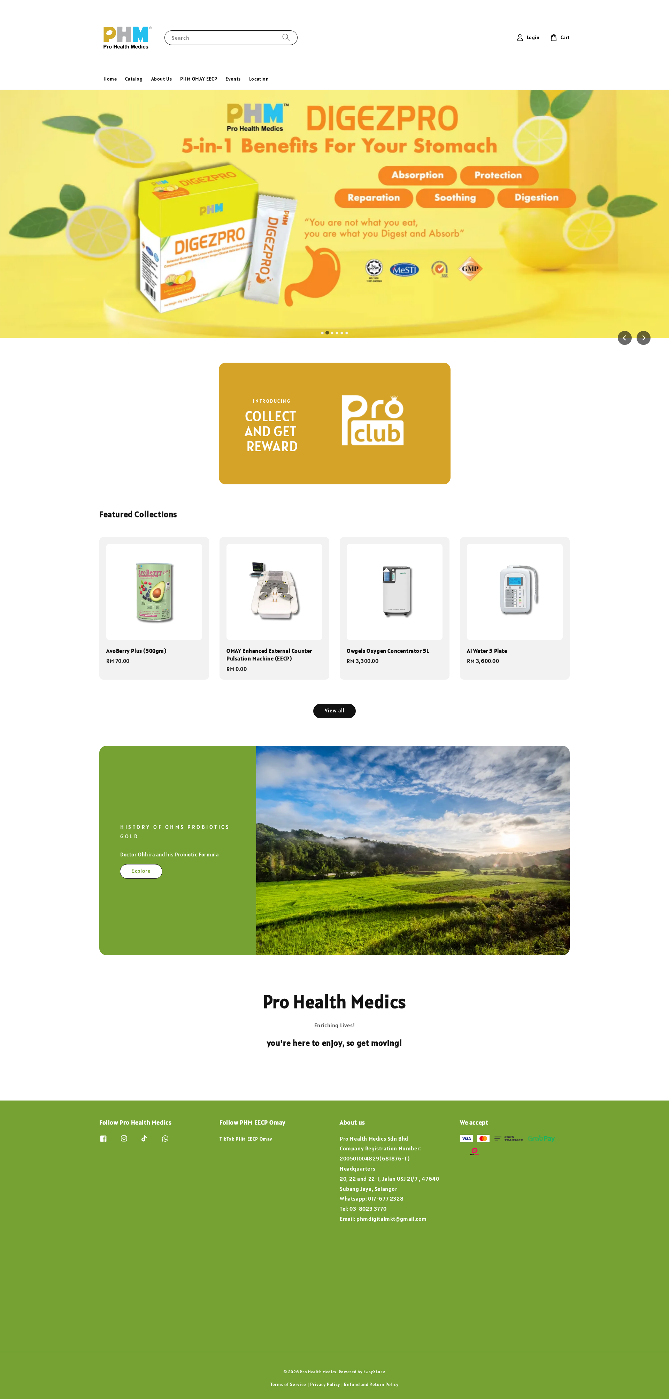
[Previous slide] (625, 338)
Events (233, 79)
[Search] (286, 37)
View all (335, 710)
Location (259, 79)
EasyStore (374, 1372)
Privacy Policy (325, 1384)
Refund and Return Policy (371, 1384)
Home (110, 79)
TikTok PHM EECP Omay (246, 1139)
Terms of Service (288, 1384)
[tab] (322, 333)
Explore (141, 871)
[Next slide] (644, 338)
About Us (161, 79)
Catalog (134, 79)
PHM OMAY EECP (198, 79)
